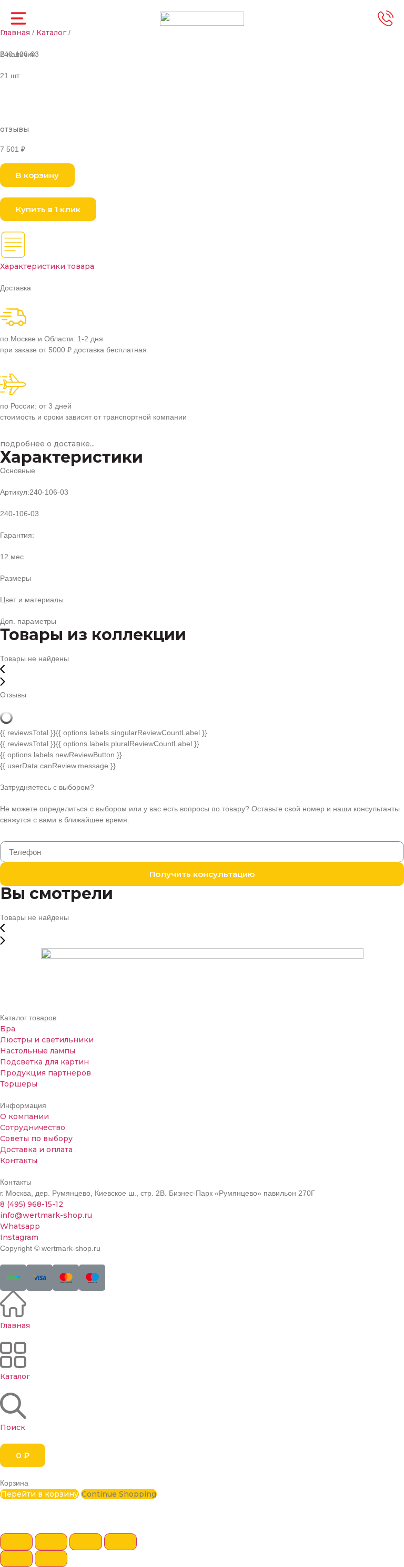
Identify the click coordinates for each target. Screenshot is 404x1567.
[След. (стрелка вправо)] (51, 1558)
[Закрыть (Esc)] (16, 1541)
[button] (37, 175)
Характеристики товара (47, 266)
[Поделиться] (51, 1541)
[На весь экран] (85, 1541)
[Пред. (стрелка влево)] (16, 1558)
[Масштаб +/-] (120, 1541)
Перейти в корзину (39, 1494)
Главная (15, 32)
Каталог (51, 32)
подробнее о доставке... (47, 443)
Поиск (12, 1427)
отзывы (14, 129)
